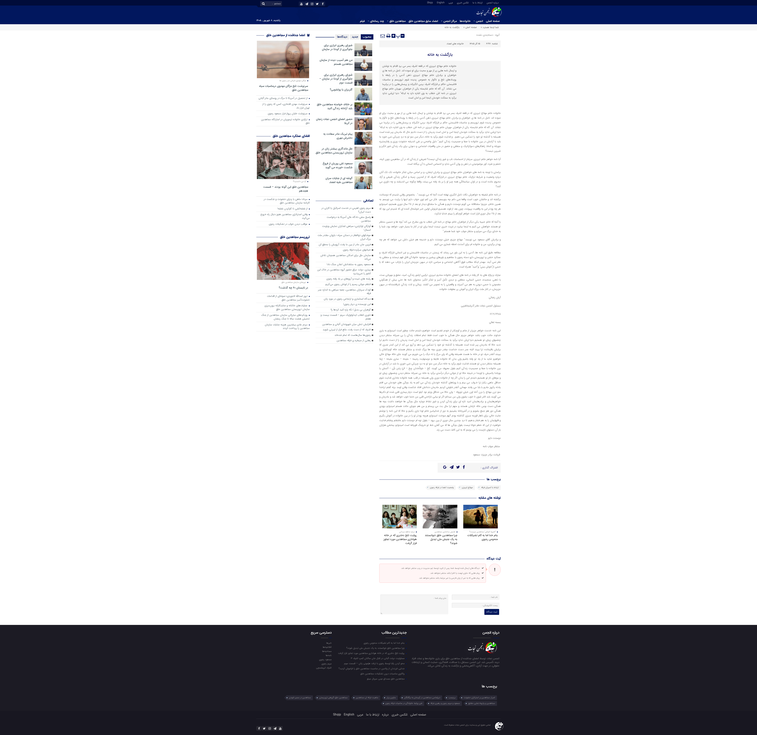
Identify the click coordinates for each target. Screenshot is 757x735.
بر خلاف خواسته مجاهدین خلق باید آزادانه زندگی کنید (334, 106)
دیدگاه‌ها (342, 36)
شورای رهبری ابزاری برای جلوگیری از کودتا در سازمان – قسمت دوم (335, 79)
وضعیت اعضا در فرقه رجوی (442, 487)
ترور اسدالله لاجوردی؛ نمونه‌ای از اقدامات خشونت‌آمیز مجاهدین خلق (288, 298)
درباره (385, 714)
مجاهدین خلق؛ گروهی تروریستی (333, 697)
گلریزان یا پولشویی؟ (341, 89)
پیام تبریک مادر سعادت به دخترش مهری (337, 136)
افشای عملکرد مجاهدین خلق (291, 136)
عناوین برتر (391, 697)
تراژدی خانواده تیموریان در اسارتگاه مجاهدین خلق (285, 121)
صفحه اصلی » (470, 27)
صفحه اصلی (493, 21)
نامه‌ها (328, 655)
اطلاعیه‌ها (327, 647)
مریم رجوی (326, 663)
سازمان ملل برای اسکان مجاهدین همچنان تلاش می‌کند (345, 257)
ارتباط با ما (478, 2)
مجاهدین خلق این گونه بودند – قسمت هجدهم (285, 189)
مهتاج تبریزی (467, 487)
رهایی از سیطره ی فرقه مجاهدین (354, 340)
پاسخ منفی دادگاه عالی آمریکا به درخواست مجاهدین (349, 219)
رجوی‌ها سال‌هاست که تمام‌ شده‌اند (353, 335)
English (441, 2)
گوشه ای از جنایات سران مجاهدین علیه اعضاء (338, 180)
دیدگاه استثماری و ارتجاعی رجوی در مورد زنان (347, 299)
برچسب (451, 697)
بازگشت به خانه (440, 55)
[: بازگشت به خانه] (383, 36)
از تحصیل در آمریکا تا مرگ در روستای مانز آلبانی (283, 98)
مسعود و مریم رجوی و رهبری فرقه (445, 703)
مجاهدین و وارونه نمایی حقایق (481, 703)
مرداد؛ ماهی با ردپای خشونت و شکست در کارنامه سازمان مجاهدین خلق (287, 201)
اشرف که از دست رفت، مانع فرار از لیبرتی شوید (347, 330)
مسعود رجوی (325, 659)
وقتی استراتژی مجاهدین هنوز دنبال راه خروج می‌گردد (285, 216)
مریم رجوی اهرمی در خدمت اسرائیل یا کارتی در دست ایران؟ (346, 210)
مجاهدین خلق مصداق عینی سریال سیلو (386, 678)
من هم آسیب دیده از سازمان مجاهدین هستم (336, 62)
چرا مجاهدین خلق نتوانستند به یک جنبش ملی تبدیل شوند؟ (441, 539)
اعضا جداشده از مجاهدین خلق (286, 35)
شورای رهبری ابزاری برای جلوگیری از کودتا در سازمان (337, 47)
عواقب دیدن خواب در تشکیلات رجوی (288, 224)
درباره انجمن (493, 2)
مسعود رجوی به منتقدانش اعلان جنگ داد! (349, 264)
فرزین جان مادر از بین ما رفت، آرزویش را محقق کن (345, 245)
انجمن (479, 21)
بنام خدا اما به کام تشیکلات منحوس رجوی (482, 537)
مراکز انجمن (450, 21)
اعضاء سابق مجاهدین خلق (423, 21)
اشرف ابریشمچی (323, 667)
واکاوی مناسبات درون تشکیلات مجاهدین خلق (382, 673)
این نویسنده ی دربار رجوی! (357, 304)
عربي (450, 2)
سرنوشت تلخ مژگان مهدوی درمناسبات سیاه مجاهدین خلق (283, 88)
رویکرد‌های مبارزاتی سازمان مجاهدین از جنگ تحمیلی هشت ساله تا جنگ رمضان (285, 317)
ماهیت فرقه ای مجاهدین (367, 697)
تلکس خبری (463, 2)
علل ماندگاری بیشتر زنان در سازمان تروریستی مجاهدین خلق (334, 151)
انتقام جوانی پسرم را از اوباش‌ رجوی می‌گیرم (348, 284)
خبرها (328, 643)
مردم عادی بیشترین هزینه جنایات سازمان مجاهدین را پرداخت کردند (287, 326)
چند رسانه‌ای (377, 21)
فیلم (362, 21)
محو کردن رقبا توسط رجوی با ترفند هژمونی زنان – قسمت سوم (374, 663)
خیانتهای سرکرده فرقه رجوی (357, 250)
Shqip (430, 2)
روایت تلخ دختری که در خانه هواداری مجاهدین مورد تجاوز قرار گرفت (400, 539)
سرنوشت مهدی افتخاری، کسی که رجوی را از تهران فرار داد (286, 106)
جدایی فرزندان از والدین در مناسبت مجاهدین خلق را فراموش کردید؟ (372, 668)
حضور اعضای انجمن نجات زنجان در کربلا (334, 121)
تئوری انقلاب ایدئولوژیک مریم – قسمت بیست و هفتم (346, 317)
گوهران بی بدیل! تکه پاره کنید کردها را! (351, 310)
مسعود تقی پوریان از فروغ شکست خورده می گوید (337, 165)
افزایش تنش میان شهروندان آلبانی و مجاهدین (346, 324)
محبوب (367, 36)
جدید (355, 36)
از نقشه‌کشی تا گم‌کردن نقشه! (292, 209)
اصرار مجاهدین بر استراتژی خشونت (479, 697)
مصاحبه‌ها (326, 651)
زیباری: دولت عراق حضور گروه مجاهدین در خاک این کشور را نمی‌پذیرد (344, 272)
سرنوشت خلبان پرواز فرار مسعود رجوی (288, 114)
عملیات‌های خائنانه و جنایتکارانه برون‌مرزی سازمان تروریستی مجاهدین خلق (287, 307)
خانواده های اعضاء (455, 43)
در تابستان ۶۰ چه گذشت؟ (293, 288)
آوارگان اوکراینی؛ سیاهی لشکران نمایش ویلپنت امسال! (346, 228)
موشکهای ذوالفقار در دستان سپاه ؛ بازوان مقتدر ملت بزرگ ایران (344, 237)
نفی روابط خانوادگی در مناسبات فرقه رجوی (403, 703)
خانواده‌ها (465, 21)
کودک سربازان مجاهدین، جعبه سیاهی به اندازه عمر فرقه (344, 292)
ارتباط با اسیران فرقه (490, 487)
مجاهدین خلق (397, 21)
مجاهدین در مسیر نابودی (300, 697)
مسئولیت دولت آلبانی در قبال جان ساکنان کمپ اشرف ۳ (378, 658)
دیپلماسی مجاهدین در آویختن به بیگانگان (422, 697)
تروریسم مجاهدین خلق (295, 237)
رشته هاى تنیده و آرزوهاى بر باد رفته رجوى (348, 279)
